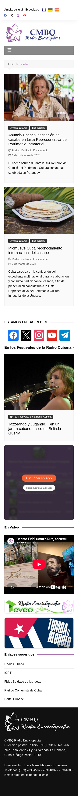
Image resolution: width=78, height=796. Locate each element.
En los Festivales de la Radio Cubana (30, 416)
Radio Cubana (14, 664)
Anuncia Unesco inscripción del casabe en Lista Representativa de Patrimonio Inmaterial (37, 139)
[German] (50, 9)
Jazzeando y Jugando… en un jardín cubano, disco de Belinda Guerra (34, 428)
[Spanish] (57, 9)
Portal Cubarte (14, 699)
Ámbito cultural (13, 9)
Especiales (32, 9)
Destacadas (38, 127)
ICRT (8, 672)
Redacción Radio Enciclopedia (30, 150)
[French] (44, 9)
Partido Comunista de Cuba (23, 690)
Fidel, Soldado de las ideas (22, 681)
